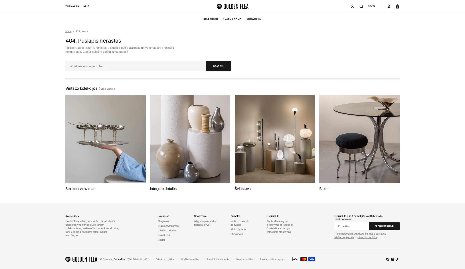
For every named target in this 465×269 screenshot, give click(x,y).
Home (68, 31)
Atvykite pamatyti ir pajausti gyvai (205, 223)
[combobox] (148, 66)
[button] (361, 6)
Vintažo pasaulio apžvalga (240, 223)
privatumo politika (367, 237)
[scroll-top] (457, 261)
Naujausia (163, 221)
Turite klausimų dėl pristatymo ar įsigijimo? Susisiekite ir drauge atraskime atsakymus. (280, 226)
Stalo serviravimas (168, 225)
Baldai (161, 239)
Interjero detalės (167, 230)
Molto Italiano (238, 229)
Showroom (237, 233)
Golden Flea (119, 259)
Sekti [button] (371, 6)
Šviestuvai (164, 235)
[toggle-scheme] (352, 6)
